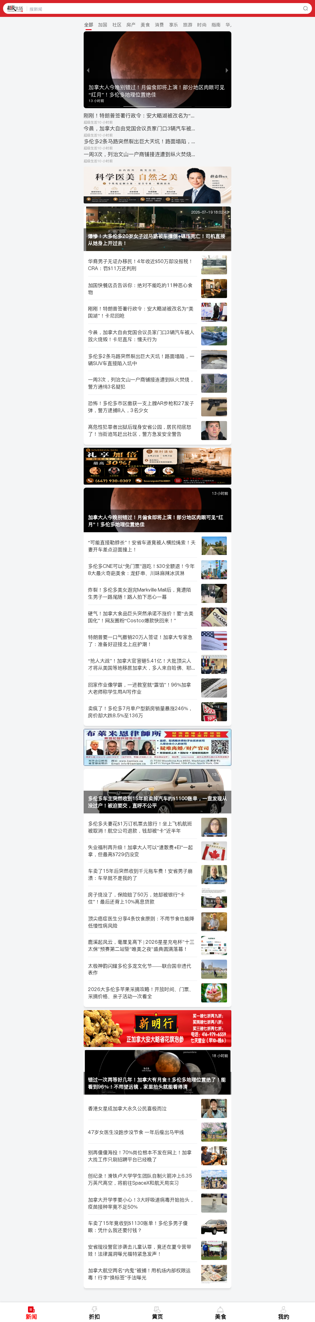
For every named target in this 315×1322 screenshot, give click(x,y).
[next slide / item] (227, 69)
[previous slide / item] (88, 69)
